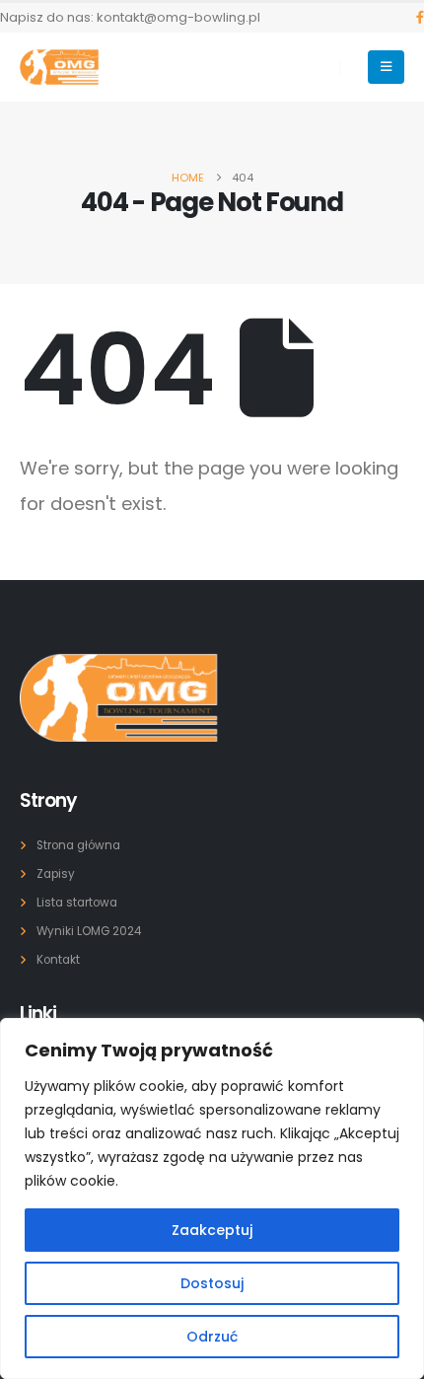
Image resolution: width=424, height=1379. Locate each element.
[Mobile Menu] (386, 67)
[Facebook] (420, 17)
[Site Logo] (59, 67)
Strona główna (78, 845)
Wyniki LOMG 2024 (88, 931)
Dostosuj (212, 1283)
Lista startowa (76, 902)
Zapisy (55, 874)
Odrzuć (212, 1336)
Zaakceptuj (212, 1230)
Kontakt (58, 960)
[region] (212, 1198)
